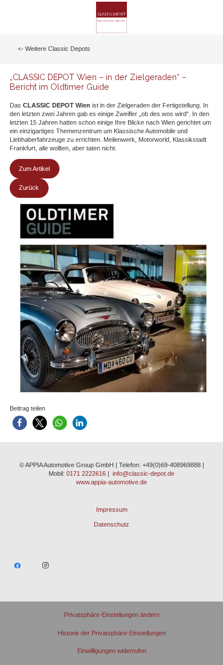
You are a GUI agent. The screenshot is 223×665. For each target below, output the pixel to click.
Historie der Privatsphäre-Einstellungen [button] (112, 633)
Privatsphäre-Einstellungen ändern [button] (112, 614)
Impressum (112, 509)
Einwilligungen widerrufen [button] (111, 650)
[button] (20, 423)
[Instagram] (46, 566)
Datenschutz (111, 524)
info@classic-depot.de (143, 473)
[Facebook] (18, 566)
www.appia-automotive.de (111, 482)
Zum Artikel (34, 168)
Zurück (29, 187)
